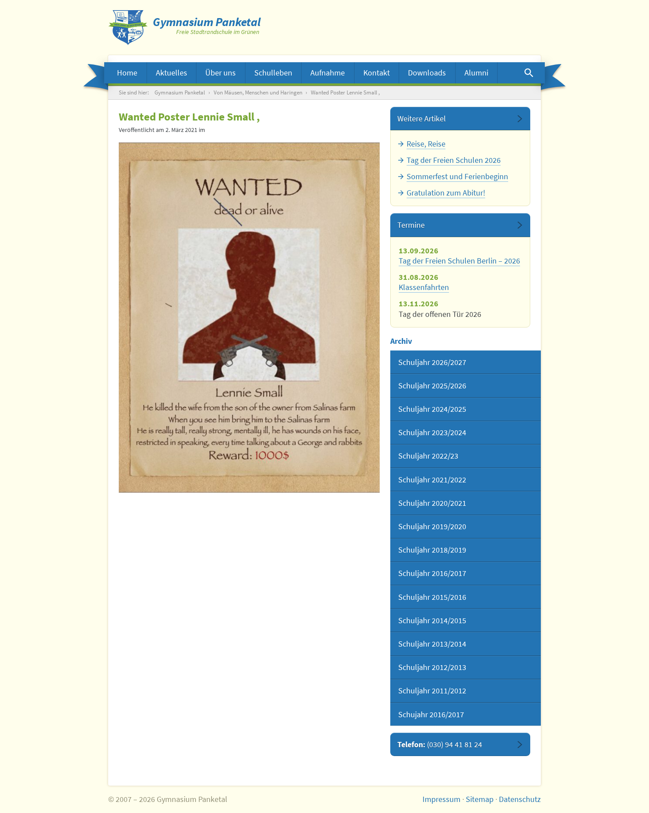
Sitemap (480, 799)
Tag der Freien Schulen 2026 (454, 160)
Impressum (441, 799)
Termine (411, 225)
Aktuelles (171, 73)
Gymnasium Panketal (180, 92)
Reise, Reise (426, 144)
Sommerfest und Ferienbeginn (457, 176)
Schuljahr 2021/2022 (432, 479)
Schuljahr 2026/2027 (432, 362)
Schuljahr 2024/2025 (432, 409)
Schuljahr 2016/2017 (432, 573)
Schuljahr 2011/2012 (432, 690)
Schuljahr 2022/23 (428, 456)
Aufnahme (327, 73)
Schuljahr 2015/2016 (432, 597)
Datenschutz (520, 799)
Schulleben (273, 73)
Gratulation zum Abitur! (446, 193)
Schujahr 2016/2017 (431, 714)
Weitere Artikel (421, 118)
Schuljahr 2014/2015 (432, 620)
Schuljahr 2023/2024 (432, 432)
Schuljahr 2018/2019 (432, 550)
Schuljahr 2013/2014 (432, 644)
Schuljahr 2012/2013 (432, 667)
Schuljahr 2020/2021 (432, 503)
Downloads (427, 73)
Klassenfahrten (424, 287)
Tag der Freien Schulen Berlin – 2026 (459, 261)
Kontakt (376, 73)
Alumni (476, 73)
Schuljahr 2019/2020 (432, 526)
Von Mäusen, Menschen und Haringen (258, 92)
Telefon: (439, 744)
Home (127, 73)
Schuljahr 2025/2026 (432, 385)
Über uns (220, 73)
